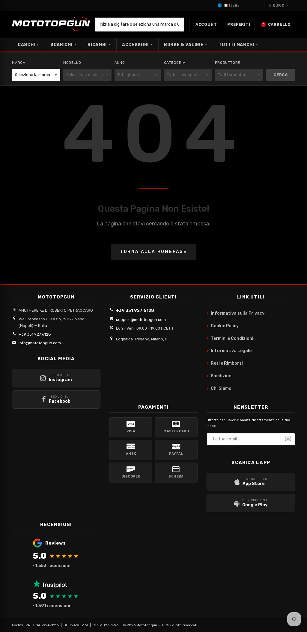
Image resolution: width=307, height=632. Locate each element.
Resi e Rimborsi (225, 363)
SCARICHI (63, 44)
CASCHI (28, 44)
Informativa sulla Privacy (235, 313)
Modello (72, 62)
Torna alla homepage (153, 251)
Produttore (227, 62)
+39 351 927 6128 (35, 334)
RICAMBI (99, 44)
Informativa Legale (229, 351)
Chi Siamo (219, 388)
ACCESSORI (137, 44)
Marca (18, 62)
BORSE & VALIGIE (185, 44)
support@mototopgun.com (141, 319)
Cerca (280, 74)
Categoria (175, 62)
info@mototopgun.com (40, 343)
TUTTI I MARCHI (238, 44)
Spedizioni (220, 376)
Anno (120, 62)
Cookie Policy (223, 326)
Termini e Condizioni (230, 338)
